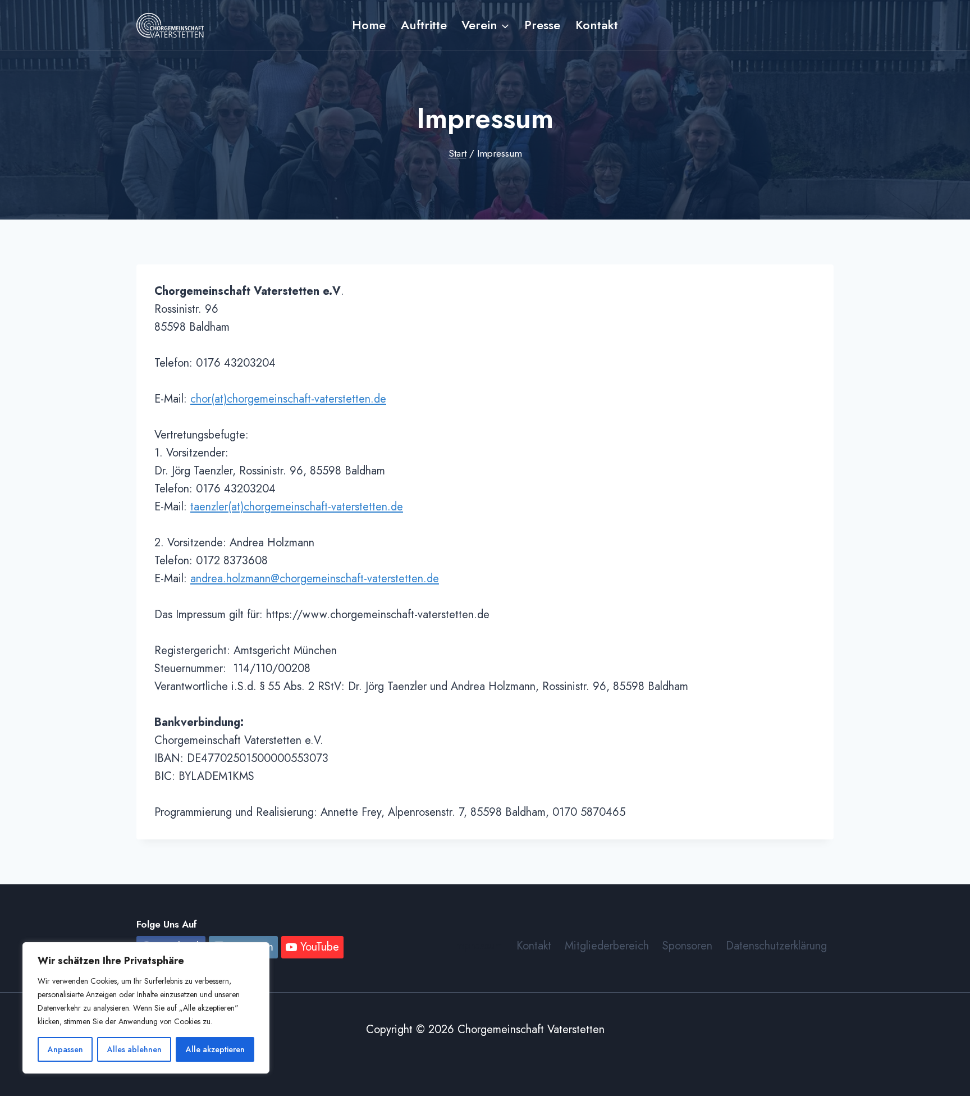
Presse (542, 25)
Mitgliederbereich (607, 946)
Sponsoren (687, 946)
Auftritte (424, 25)
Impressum (478, 946)
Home (369, 25)
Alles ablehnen (134, 1049)
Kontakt (596, 25)
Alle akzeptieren (215, 1049)
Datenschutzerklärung (776, 946)
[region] (145, 1008)
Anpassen (65, 1049)
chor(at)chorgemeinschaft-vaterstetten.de (288, 399)
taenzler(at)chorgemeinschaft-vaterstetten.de (296, 507)
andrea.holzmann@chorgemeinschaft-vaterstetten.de (314, 578)
